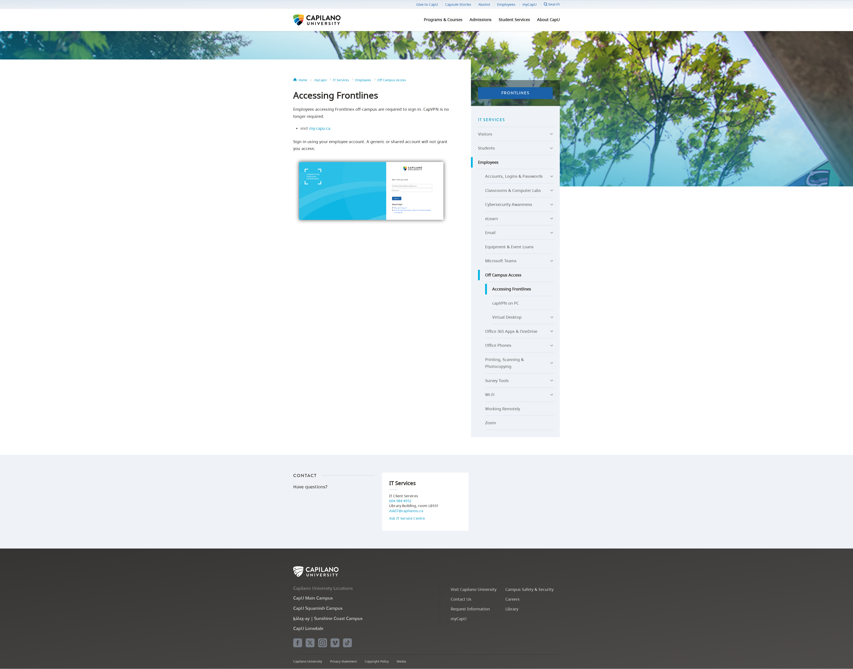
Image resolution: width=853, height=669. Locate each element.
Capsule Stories (458, 4)
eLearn (491, 218)
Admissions (481, 19)
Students (486, 148)
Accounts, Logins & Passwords (514, 176)
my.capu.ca (319, 128)
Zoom (490, 422)
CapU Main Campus (313, 598)
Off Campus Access (391, 80)
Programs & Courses (443, 19)
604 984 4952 (400, 500)
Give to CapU (427, 4)
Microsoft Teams (500, 260)
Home (303, 80)
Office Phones (498, 345)
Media (401, 661)
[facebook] (297, 642)
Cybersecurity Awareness (508, 204)
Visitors (485, 134)
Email (490, 232)
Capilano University (328, 20)
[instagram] (322, 642)
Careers (512, 599)
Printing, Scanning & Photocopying (504, 363)
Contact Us (461, 599)
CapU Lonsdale (308, 628)
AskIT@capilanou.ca (406, 510)
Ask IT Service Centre (407, 518)
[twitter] (310, 642)
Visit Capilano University (473, 589)
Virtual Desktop (507, 317)
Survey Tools (497, 380)
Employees (506, 4)
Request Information (470, 609)
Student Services (514, 19)
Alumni (484, 4)
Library (511, 609)
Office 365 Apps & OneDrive (511, 331)
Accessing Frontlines (511, 289)
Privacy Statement (343, 661)
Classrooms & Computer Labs (513, 190)
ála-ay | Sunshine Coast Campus (328, 618)
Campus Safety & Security (529, 589)
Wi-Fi (489, 394)
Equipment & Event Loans (509, 246)
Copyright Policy (377, 661)
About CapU (548, 19)
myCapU (529, 4)
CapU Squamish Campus (318, 608)
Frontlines (515, 93)
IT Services (341, 80)
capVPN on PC (505, 303)
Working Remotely (502, 408)
